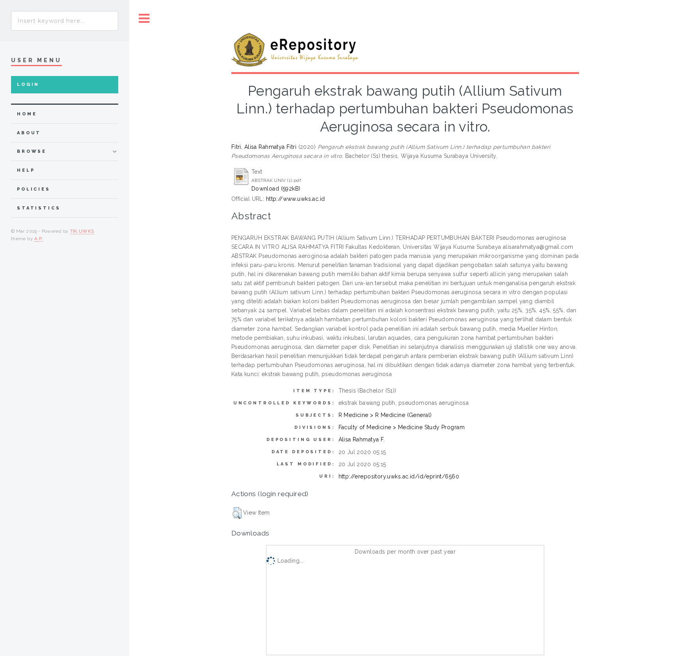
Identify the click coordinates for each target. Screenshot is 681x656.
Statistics (39, 208)
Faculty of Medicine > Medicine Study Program (402, 427)
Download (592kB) (276, 188)
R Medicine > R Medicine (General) (385, 415)
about (29, 132)
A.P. (38, 238)
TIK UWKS (82, 231)
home (27, 114)
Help (26, 170)
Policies (33, 189)
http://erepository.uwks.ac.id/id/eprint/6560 (399, 476)
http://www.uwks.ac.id (295, 199)
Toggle (144, 18)
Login (28, 84)
